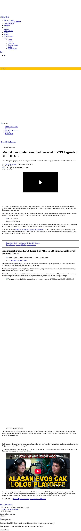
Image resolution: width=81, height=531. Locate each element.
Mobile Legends (9, 20)
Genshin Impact (13, 45)
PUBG (6, 27)
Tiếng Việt (11, 62)
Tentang (2, 15)
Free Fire (7, 25)
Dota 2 (10, 41)
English (10, 57)
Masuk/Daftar (4, 530)
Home (3, 142)
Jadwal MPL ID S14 (14, 22)
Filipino (10, 61)
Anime (6, 34)
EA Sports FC (8, 31)
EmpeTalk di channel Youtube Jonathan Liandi (29, 229)
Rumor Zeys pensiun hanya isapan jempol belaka (29, 499)
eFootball (11, 43)
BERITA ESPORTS (11, 127)
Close (2, 516)
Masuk (3, 69)
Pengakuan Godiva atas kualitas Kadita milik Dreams (23, 243)
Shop (1, 52)
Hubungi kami (13, 15)
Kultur (10, 47)
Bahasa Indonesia (13, 59)
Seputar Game (8, 36)
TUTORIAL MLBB (11, 130)
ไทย (9, 64)
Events (10, 40)
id (4, 55)
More (5, 38)
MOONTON (9, 134)
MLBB (7, 128)
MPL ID (7, 132)
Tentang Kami (12, 48)
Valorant (6, 29)
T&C (7, 15)
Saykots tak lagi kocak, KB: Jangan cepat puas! (21, 245)
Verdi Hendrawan (11, 164)
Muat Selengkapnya (6, 504)
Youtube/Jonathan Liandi (19, 260)
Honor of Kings (9, 24)
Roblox (6, 32)
